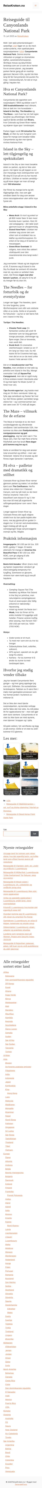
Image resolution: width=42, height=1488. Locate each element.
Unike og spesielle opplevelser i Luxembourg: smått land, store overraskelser (17, 901)
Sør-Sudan (10, 1044)
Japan (8, 1082)
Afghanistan (10, 1347)
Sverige (8, 1320)
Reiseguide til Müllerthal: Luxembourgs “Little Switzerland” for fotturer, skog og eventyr (20, 875)
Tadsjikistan (10, 1139)
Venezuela (10, 1471)
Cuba (7, 1384)
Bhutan (8, 1063)
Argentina (9, 1445)
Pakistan (9, 1123)
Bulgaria (9, 1176)
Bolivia (8, 1449)
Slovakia (9, 1294)
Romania (9, 1275)
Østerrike (9, 1339)
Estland (8, 1184)
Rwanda (9, 1021)
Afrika (6, 972)
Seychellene (10, 1025)
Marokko (9, 1010)
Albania (8, 1161)
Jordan (8, 1354)
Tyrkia (8, 1328)
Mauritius (9, 1014)
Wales (10, 1312)
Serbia (8, 1286)
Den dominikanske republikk (18, 1388)
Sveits (8, 1316)
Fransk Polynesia (14, 1195)
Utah (15, 46)
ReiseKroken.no (14, 5)
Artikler (6, 1055)
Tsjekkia (9, 1324)
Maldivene (10, 1105)
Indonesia (9, 1078)
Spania (8, 1301)
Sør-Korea (9, 1135)
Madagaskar (10, 1002)
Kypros (8, 1222)
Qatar (7, 1362)
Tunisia (8, 1052)
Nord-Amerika (9, 1369)
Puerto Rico (10, 1403)
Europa (6, 1154)
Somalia (8, 1033)
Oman (8, 1358)
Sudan (8, 1036)
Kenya (8, 999)
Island (8, 1207)
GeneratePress (21, 1484)
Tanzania (9, 1048)
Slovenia (9, 1297)
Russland (9, 1278)
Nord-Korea (10, 1120)
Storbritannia (11, 1305)
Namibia (9, 1018)
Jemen (8, 1350)
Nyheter (7, 1411)
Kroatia (8, 1218)
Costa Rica (10, 1381)
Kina (7, 1089)
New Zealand (11, 1430)
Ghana (8, 991)
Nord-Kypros (13, 1226)
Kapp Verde (10, 995)
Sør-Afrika (9, 1040)
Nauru (8, 1426)
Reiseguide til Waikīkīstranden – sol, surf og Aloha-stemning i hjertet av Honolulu (21, 807)
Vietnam (9, 1150)
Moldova (9, 1248)
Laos (7, 1097)
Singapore (9, 1127)
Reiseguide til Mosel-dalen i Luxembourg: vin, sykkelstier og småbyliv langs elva (17, 885)
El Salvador (10, 1392)
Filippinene (10, 1070)
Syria (7, 1365)
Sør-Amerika (9, 1441)
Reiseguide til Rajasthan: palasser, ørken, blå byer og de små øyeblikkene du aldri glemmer (20, 946)
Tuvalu (8, 1437)
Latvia (8, 1229)
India (7, 1074)
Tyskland (9, 1331)
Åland (8, 1157)
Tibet (7, 1146)
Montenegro (10, 1256)
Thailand (9, 1142)
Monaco (8, 1252)
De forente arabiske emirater (18, 1067)
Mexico (8, 1399)
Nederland (10, 1260)
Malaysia (9, 1101)
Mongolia (9, 1108)
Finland (8, 1188)
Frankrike (9, 1191)
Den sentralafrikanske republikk (19, 980)
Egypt (7, 987)
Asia (5, 1059)
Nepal (8, 1116)
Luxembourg (11, 1241)
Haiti (7, 1396)
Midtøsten (7, 1343)
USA (22, 51)
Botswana (9, 976)
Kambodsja (10, 1086)
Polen (7, 1267)
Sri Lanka (9, 1131)
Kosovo (8, 1214)
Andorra (9, 1165)
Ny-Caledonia (11, 1434)
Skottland (9, 1290)
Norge (8, 1263)
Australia (9, 1418)
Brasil (7, 1452)
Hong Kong (12, 1093)
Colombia (9, 1460)
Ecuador (9, 1464)
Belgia (8, 1169)
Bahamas (9, 1373)
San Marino (10, 1282)
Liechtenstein (11, 1233)
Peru (7, 1468)
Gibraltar (11, 1309)
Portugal (9, 1271)
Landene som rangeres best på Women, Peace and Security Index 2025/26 (18, 937)
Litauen (8, 1237)
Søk (5, 829)
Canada (8, 1377)
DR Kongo (9, 984)
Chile (7, 1456)
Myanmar (9, 1112)
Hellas (8, 1199)
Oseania (7, 1415)
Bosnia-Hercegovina (14, 1173)
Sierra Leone (11, 1029)
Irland (7, 1203)
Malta (7, 1244)
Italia (7, 1210)
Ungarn (8, 1335)
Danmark (9, 1180)
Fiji (6, 1422)
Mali (7, 1006)
